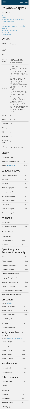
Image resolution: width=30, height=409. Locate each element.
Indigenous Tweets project (10, 30)
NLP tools (5, 24)
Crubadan (4, 28)
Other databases (7, 35)
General (4, 15)
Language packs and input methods (13, 20)
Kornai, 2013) (11, 165)
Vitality (4, 17)
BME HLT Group (24, 2)
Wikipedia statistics (8, 22)
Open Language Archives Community (13, 26)
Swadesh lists (6, 32)
